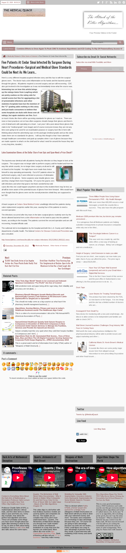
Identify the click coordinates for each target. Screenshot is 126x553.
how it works (98, 139)
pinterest (124, 2)
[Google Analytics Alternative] (63, 551)
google (107, 2)
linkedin (115, 2)
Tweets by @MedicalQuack (87, 414)
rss (111, 2)
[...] (34, 289)
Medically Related (42, 245)
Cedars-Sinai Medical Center (28, 204)
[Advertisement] (61, 26)
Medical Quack (43, 548)
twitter (98, 2)
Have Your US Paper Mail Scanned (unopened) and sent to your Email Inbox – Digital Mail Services (106, 270)
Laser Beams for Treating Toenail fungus (105, 294)
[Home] (4, 56)
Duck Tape (80, 287)
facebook (102, 2)
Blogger (86, 548)
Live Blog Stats (100, 429)
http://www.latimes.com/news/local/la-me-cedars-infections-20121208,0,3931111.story (36, 240)
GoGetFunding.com (109, 139)
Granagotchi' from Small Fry (87, 311)
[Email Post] (5, 250)
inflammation (35, 218)
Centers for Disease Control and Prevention (51, 231)
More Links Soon (37, 2)
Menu (9, 42)
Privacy (84, 69)
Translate (100, 69)
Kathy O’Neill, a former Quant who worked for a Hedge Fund (76, 508)
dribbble (119, 2)
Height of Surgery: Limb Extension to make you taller (97, 253)
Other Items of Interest (58, 245)
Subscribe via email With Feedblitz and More (93, 62)
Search (120, 42)
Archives (115, 69)
